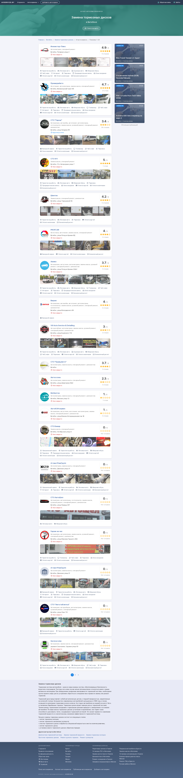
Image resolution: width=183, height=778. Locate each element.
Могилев (68, 762)
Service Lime (56, 641)
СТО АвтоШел (57, 497)
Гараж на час (56, 531)
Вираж (54, 300)
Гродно (68, 756)
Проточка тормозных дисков (49, 737)
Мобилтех (55, 393)
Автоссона (56, 377)
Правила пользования (46, 751)
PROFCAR (55, 230)
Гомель (67, 754)
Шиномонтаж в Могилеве (101, 756)
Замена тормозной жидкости (74, 735)
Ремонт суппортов (86, 737)
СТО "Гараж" (56, 120)
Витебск (68, 751)
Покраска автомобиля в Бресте (130, 749)
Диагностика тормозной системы (50, 735)
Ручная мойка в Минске (127, 764)
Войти (178, 2)
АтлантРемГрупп (58, 463)
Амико (53, 261)
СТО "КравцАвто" (58, 362)
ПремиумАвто (57, 83)
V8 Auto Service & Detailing (63, 325)
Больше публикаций (130, 125)
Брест (67, 749)
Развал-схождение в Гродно (102, 759)
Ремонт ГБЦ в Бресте (126, 761)
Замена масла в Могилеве (128, 751)
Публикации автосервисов (82, 769)
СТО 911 (54, 159)
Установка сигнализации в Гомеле (131, 754)
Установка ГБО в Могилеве (101, 751)
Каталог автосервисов (63, 769)
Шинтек (54, 195)
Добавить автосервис (50, 2)
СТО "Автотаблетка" (60, 604)
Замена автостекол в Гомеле (102, 754)
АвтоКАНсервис (58, 409)
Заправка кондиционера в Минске (104, 762)
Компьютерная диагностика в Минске (129, 758)
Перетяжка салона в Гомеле (102, 749)
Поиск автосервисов (46, 769)
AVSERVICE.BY (69, 774)
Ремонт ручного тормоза (69, 737)
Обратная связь (165, 2)
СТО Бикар (55, 426)
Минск (67, 759)
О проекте (21, 2)
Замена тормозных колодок (96, 735)
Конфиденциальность (46, 754)
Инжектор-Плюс (58, 46)
